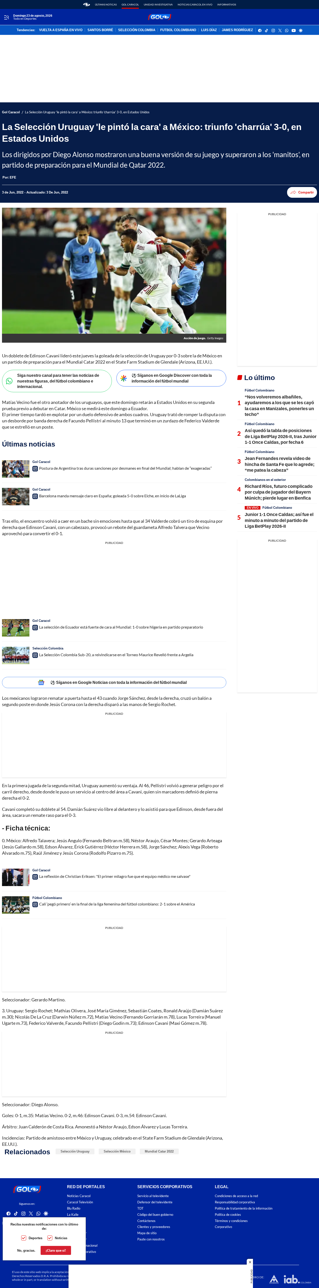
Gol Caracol (130, 4)
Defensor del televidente (154, 1202)
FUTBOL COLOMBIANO (178, 30)
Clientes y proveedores (153, 1226)
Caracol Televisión (80, 1202)
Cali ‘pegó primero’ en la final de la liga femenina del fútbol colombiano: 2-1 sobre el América (117, 904)
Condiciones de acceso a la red (236, 1196)
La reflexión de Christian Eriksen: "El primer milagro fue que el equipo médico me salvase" (114, 876)
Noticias (61, 1238)
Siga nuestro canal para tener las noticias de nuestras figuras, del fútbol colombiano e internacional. (58, 381)
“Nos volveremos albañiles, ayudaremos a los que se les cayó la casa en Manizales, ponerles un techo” (279, 405)
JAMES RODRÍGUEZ (237, 30)
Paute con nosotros (151, 1239)
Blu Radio (73, 1208)
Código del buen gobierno (155, 1214)
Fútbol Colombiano (47, 898)
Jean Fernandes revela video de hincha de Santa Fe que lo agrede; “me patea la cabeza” (280, 464)
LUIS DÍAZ (209, 30)
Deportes (35, 1238)
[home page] (86, 4)
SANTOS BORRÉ (100, 30)
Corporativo (223, 1226)
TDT (140, 1208)
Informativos (226, 4)
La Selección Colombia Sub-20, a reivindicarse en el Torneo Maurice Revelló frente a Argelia (116, 654)
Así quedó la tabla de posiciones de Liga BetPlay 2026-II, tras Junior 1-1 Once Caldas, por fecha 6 (281, 436)
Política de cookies (228, 1214)
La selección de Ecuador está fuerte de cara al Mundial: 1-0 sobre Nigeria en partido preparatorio (121, 627)
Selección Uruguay (75, 1151)
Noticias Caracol (78, 1196)
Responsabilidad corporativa (235, 1202)
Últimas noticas (106, 4)
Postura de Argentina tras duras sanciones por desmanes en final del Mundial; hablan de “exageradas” (125, 468)
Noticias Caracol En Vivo (195, 4)
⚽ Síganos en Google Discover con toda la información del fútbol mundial (172, 378)
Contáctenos (146, 1221)
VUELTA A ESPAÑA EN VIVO (60, 30)
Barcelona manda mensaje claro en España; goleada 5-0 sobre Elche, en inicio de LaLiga (112, 495)
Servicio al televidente (153, 1196)
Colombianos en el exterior (265, 480)
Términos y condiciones (231, 1221)
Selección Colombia (47, 648)
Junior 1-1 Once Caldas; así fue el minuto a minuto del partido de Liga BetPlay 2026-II (279, 520)
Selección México (117, 1151)
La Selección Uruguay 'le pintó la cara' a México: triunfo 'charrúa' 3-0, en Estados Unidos (87, 112)
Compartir (306, 192)
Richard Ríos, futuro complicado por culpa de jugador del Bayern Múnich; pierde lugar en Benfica (279, 492)
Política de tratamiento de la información (243, 1208)
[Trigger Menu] (6, 17)
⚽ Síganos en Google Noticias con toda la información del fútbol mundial (118, 682)
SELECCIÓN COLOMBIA (136, 30)
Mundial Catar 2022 (159, 1151)
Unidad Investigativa (158, 4)
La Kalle (73, 1214)
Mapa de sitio (147, 1233)
